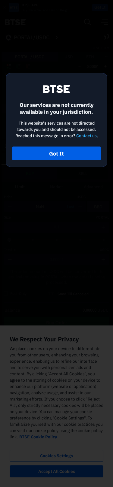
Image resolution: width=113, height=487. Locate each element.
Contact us (86, 135)
